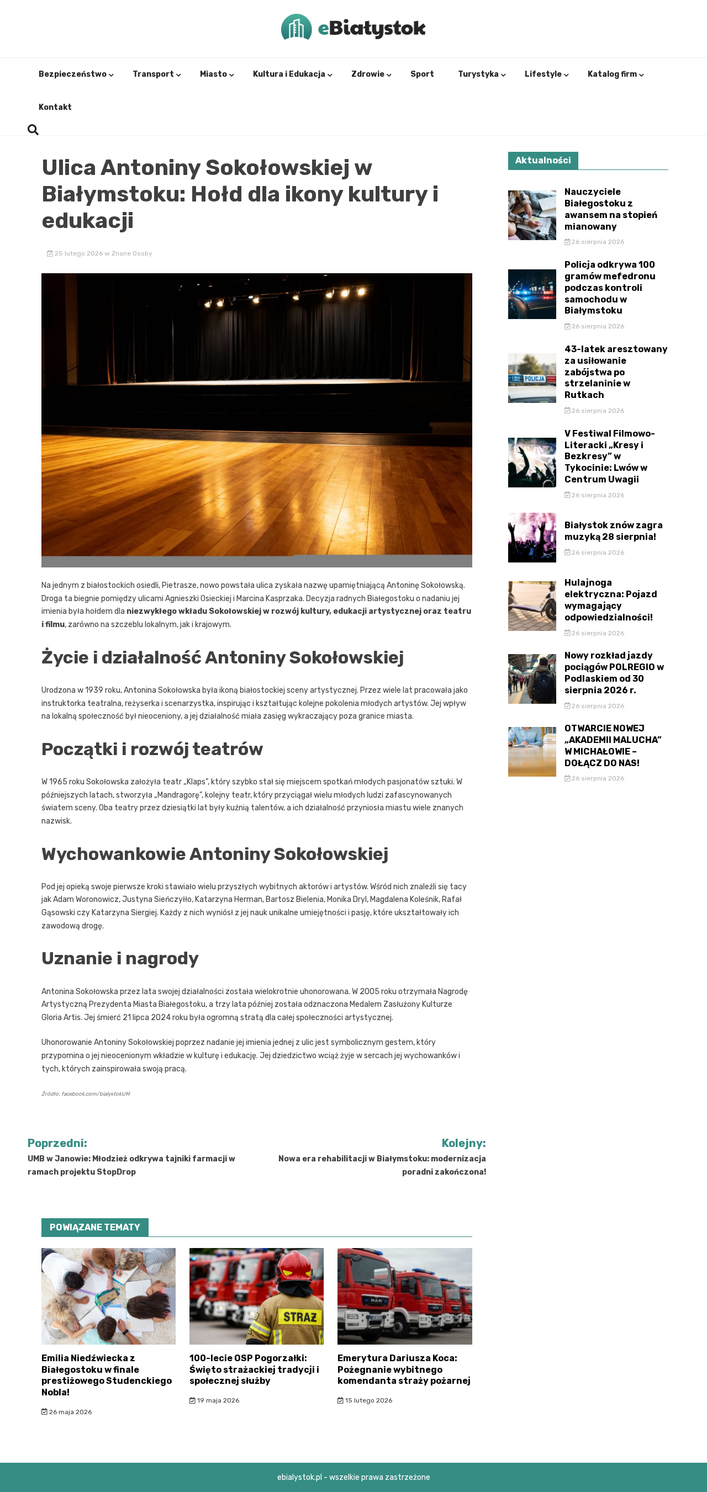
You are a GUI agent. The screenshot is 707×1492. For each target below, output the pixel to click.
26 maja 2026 (70, 1412)
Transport (153, 74)
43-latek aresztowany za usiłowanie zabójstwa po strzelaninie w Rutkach (616, 372)
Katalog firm (612, 74)
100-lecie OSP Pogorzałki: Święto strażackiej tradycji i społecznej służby (254, 1370)
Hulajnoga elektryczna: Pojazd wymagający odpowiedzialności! (610, 599)
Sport (422, 74)
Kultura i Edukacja (289, 74)
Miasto (213, 74)
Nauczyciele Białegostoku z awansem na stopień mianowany (610, 209)
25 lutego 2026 (78, 253)
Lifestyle (543, 74)
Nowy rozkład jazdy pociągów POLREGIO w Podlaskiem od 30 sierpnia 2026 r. (614, 672)
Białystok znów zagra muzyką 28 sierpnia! (613, 531)
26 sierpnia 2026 (597, 242)
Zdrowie (367, 74)
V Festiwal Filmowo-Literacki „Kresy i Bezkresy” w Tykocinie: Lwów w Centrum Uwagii (609, 456)
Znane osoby (132, 253)
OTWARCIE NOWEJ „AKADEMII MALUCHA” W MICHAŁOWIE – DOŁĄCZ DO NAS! (613, 745)
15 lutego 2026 (368, 1400)
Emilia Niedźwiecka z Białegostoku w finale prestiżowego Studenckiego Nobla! (106, 1375)
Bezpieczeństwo (73, 74)
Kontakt (55, 107)
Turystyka (478, 74)
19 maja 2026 (217, 1400)
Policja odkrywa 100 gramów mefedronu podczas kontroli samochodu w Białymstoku (610, 287)
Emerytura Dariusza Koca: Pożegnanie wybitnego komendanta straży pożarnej (404, 1370)
